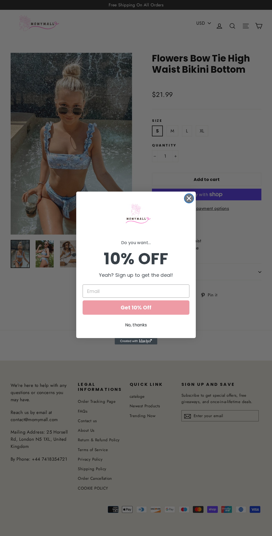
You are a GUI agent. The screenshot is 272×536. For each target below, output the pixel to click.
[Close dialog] (189, 198)
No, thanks (136, 325)
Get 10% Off (136, 307)
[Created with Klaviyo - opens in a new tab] (136, 341)
